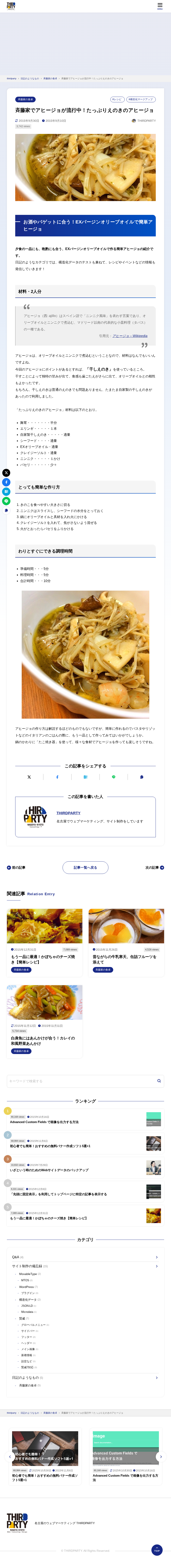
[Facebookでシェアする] (57, 777)
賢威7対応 (29, 1367)
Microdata (28, 1311)
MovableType (30, 1274)
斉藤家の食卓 (25, 99)
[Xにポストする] (29, 777)
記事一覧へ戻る (85, 867)
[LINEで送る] (114, 777)
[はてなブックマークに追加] (85, 777)
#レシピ (116, 99)
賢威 (24, 1318)
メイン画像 (29, 1349)
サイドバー (29, 1330)
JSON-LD (28, 1305)
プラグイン (29, 1293)
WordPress (28, 1287)
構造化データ (30, 1299)
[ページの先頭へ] (157, 1550)
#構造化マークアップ (141, 99)
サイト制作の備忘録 (30, 1266)
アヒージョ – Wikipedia (129, 336)
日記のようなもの (27, 1377)
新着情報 (28, 1355)
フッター (28, 1337)
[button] (10, 1457)
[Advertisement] (85, 44)
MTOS (27, 1280)
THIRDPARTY (68, 813)
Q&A (17, 1257)
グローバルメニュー (35, 1324)
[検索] (159, 1081)
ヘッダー (28, 1343)
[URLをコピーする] (142, 777)
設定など (28, 1361)
